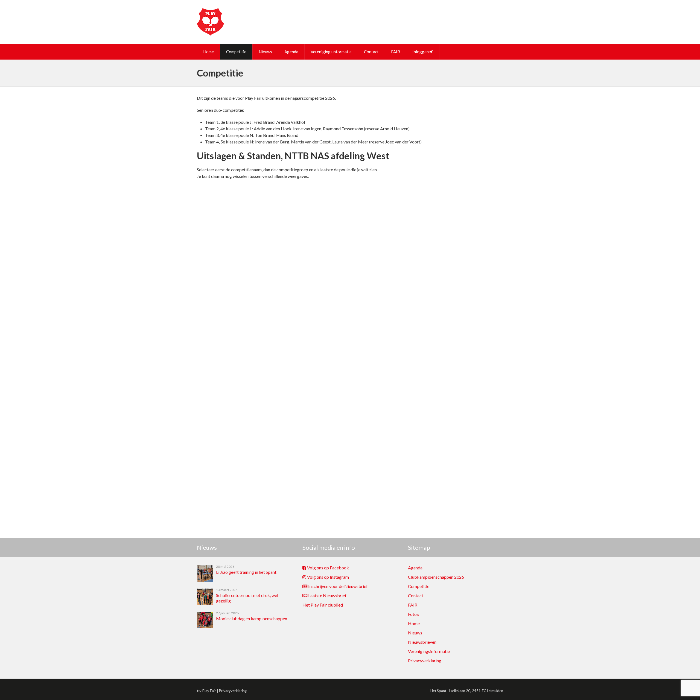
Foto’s (413, 614)
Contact (371, 51)
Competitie (236, 51)
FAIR (395, 51)
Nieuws (265, 51)
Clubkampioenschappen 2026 (436, 577)
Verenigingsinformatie (331, 51)
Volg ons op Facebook (327, 567)
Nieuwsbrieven (422, 642)
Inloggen (421, 51)
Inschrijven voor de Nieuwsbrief (337, 586)
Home (208, 51)
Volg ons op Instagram (327, 577)
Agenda (291, 51)
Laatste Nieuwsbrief (326, 595)
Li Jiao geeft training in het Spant (246, 572)
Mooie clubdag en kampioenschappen (251, 618)
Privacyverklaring (424, 660)
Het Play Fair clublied (322, 604)
